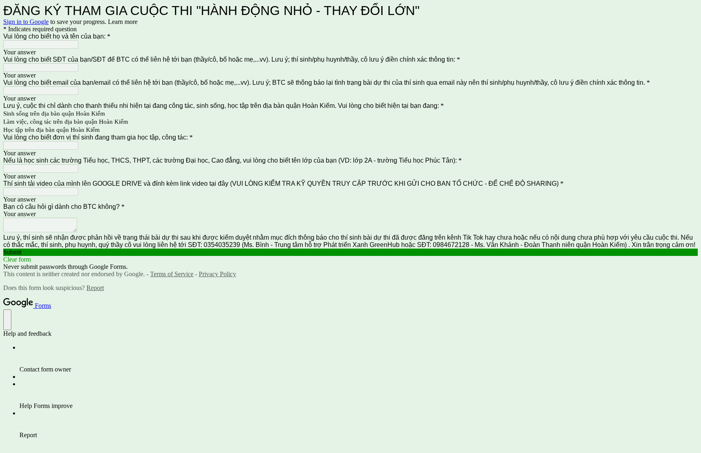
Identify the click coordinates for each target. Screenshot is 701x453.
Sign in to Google (26, 21)
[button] (350, 252)
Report (95, 287)
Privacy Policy (217, 274)
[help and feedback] (7, 319)
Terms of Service (172, 274)
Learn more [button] (123, 21)
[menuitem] (358, 358)
